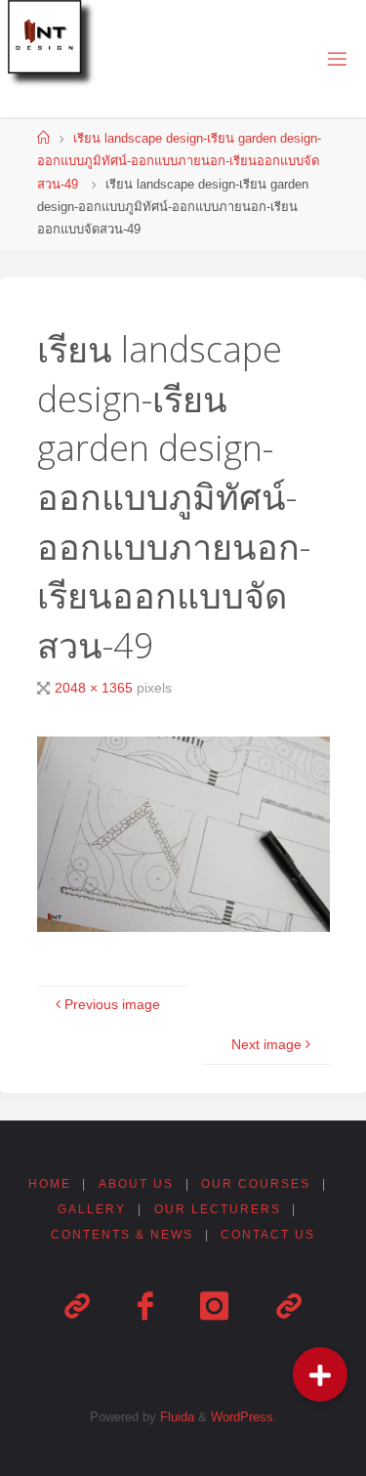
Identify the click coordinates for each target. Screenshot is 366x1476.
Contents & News (122, 1235)
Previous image (112, 1004)
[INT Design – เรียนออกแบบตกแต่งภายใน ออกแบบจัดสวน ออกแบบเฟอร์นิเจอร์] (55, 47)
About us (136, 1184)
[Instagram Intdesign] (214, 1307)
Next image (266, 1044)
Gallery (92, 1209)
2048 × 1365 (96, 688)
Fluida (175, 1417)
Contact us (268, 1235)
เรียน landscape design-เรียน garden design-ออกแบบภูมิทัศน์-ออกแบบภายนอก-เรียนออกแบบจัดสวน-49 (179, 161)
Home (49, 1184)
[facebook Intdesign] (144, 1307)
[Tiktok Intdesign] (289, 1307)
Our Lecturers (217, 1209)
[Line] (76, 1307)
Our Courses (255, 1184)
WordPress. (244, 1417)
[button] (320, 1374)
